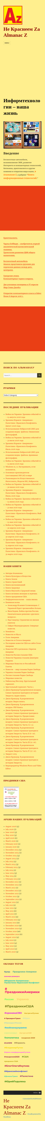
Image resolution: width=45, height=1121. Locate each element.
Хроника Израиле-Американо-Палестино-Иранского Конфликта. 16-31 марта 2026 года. (23, 551)
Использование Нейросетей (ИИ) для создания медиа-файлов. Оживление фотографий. (22, 432)
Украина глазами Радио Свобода (20, 672)
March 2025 (10, 864)
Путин (7, 972)
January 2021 (11, 923)
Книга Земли (11, 579)
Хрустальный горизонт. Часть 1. (20, 687)
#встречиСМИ (25, 1033)
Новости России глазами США (19, 655)
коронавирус (10, 1033)
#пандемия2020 (11, 1057)
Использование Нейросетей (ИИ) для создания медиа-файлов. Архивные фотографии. (22, 455)
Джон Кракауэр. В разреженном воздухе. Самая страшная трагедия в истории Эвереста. (22, 760)
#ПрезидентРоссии (13, 1023)
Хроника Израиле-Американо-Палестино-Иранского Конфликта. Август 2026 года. (21, 423)
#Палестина (26, 1076)
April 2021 (10, 914)
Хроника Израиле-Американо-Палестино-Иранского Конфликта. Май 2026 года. (23, 513)
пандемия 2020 (28, 1038)
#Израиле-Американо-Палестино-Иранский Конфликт (21, 981)
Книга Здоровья (13, 588)
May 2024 (10, 876)
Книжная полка (13, 602)
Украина (23, 999)
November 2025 (12, 853)
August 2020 (11, 937)
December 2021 (12, 891)
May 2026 (10, 835)
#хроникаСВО (13, 1013)
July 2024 (9, 870)
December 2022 (12, 882)
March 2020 (10, 952)
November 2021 (12, 893)
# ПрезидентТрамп (12, 1018)
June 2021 (10, 908)
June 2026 (10, 832)
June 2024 (10, 873)
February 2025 (12, 867)
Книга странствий (14, 582)
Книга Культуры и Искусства (18, 576)
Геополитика (11, 1037)
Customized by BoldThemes (32, 1099)
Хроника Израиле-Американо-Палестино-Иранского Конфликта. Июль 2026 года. (21, 446)
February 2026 (12, 844)
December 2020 (12, 926)
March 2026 (11, 841)
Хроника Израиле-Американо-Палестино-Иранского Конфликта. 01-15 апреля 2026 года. (23, 542)
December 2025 (12, 850)
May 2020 (10, 946)
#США (25, 1056)
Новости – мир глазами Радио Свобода (23, 669)
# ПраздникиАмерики (22, 990)
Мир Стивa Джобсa (12, 287)
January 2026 (11, 847)
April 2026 (10, 838)
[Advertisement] (22, 69)
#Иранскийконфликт (16, 1071)
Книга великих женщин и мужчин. (21, 594)
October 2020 (11, 931)
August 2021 (11, 902)
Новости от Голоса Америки (18, 640)
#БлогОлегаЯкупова (16, 1065)
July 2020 (9, 940)
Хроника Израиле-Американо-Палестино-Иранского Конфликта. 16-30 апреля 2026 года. (23, 534)
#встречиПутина (31, 1013)
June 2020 (10, 943)
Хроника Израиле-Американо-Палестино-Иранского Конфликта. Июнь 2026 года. (21, 493)
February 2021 (11, 920)
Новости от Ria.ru (13, 634)
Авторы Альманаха (14, 573)
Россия (9, 999)
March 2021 (10, 917)
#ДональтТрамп (11, 1076)
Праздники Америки (25, 971)
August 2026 (11, 826)
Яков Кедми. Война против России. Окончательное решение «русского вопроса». (23, 614)
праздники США (11, 1061)
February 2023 (11, 879)
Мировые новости (14, 678)
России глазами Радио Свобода (19, 675)
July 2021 (9, 905)
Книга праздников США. (16, 597)
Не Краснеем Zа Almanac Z (16, 1107)
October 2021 (11, 896)
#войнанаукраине (15, 1027)
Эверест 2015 (11, 754)
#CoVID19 (8, 1043)
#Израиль (19, 1043)
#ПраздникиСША (19, 1006)
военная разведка (12, 976)
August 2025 (11, 858)
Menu (7, 43)
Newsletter (10, 632)
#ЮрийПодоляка (15, 1081)
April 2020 (10, 949)
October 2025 (11, 856)
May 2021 (9, 911)
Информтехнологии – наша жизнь (21, 599)
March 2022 (10, 888)
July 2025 (9, 861)
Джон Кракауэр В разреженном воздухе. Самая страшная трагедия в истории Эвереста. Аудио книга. (23, 693)
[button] (35, 1093)
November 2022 (12, 885)
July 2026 (9, 829)
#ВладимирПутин (13, 1047)
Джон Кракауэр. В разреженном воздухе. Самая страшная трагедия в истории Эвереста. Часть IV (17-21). (22, 748)
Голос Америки (12, 637)
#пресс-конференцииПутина (17, 1052)
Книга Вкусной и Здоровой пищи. (21, 591)
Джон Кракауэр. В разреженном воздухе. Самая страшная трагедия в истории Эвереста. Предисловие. (22, 713)
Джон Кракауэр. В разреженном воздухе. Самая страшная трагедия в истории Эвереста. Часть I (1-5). (22, 722)
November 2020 (12, 928)
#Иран (26, 1018)
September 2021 (12, 899)
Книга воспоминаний (15, 585)
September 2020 (12, 934)
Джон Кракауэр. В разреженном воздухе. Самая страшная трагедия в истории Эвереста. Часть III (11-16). (22, 739)
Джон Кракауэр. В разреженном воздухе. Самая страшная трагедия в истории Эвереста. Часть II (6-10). (22, 731)
